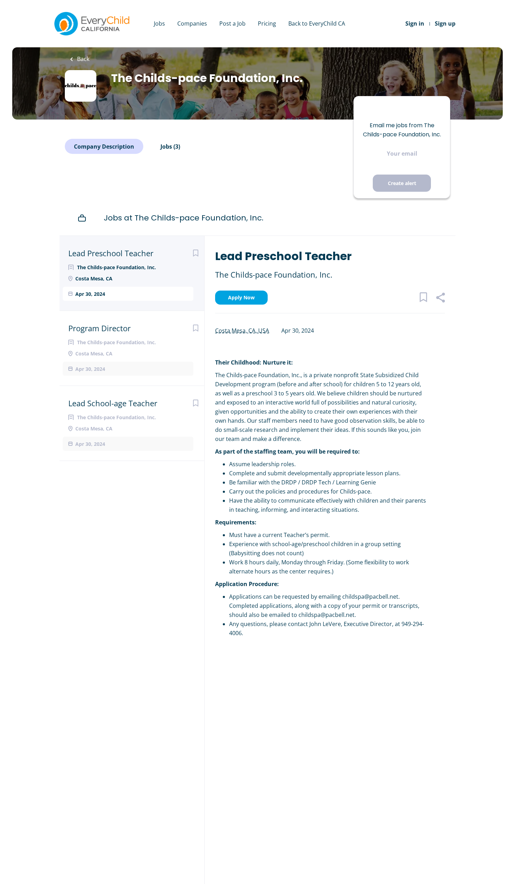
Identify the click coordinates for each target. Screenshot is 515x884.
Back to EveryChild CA (316, 23)
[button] (440, 298)
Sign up (445, 23)
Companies (192, 23)
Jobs (159, 23)
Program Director (99, 328)
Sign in (414, 23)
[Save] (195, 253)
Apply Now (241, 297)
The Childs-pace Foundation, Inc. (273, 274)
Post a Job (232, 23)
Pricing (267, 23)
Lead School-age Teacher (112, 403)
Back (82, 59)
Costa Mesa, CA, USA (242, 330)
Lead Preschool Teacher (110, 253)
